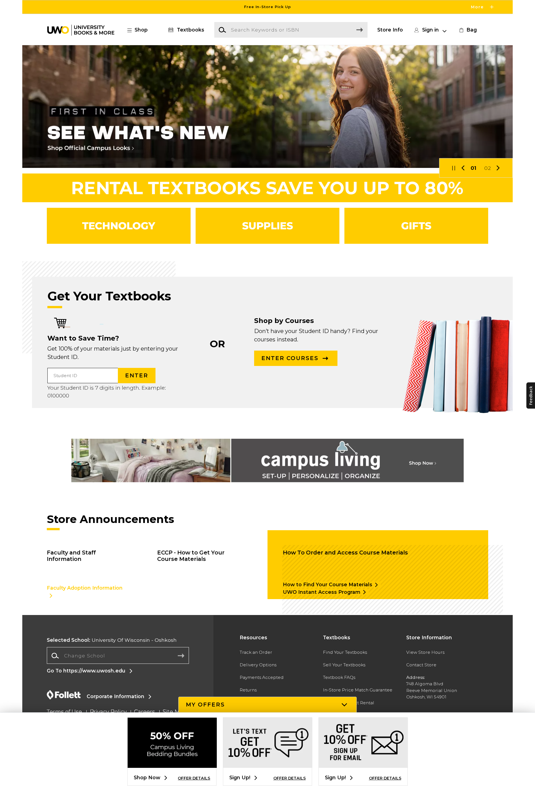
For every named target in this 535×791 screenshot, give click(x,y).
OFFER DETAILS (194, 778)
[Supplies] (267, 226)
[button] (267, 7)
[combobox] (118, 655)
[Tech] (118, 226)
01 (473, 168)
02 (487, 168)
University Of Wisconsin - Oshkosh (112, 640)
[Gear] (416, 226)
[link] (467, 29)
